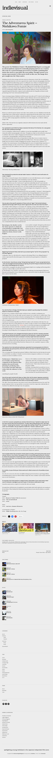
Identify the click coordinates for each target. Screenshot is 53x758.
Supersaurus (4, 735)
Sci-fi (3, 677)
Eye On (3, 634)
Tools (3, 692)
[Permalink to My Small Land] (4, 592)
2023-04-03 (9, 567)
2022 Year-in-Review (11, 568)
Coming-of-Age (5, 662)
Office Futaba (4, 725)
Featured (5, 639)
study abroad (10, 543)
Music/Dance (4, 543)
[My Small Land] (9, 527)
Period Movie (4, 675)
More (9, 16)
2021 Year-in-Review (11, 574)
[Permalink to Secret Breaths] (4, 618)
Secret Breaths (9, 617)
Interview (4, 16)
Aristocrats (9, 612)
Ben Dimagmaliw (9, 29)
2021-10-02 (9, 578)
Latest (5, 637)
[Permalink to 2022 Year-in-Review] (4, 569)
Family (30, 541)
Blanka (5, 552)
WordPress (33, 753)
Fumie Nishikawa (41, 541)
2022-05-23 (9, 590)
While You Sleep (23, 543)
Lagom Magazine (5, 717)
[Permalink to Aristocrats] (4, 613)
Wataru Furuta (4, 724)
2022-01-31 (9, 573)
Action (3, 657)
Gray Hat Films (5, 730)
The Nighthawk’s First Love (12, 602)
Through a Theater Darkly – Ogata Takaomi (43, 552)
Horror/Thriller (4, 674)
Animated (4, 659)
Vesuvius (4, 737)
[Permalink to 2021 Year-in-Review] (4, 575)
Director (27, 541)
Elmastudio (43, 753)
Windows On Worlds (6, 722)
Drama (3, 669)
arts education (11, 541)
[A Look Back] (26, 527)
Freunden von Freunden (6, 715)
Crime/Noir (4, 664)
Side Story (4, 641)
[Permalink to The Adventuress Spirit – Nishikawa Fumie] (26, 63)
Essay (5, 642)
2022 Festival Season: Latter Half (13, 563)
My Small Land (6, 532)
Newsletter (4, 690)
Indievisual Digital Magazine (19, 753)
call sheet (21, 325)
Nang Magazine (5, 720)
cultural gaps (23, 541)
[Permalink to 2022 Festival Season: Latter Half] (4, 564)
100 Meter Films (5, 727)
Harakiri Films (4, 732)
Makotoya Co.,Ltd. (5, 733)
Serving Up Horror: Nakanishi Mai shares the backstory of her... (19, 579)
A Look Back (22, 532)
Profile (5, 644)
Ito (7, 607)
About (3, 688)
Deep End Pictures (5, 729)
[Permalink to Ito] (4, 608)
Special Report (5, 646)
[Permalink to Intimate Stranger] (4, 597)
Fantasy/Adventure (5, 672)
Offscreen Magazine (6, 719)
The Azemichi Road (16, 543)
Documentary (4, 667)
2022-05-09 (9, 601)
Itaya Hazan (47, 541)
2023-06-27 (9, 562)
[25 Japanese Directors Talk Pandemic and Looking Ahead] (42, 527)
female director (35, 541)
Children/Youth (17, 541)
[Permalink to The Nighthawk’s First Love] (4, 603)
